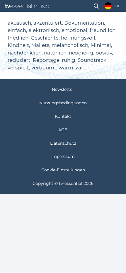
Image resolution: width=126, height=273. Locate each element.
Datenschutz (63, 143)
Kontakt (63, 116)
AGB (63, 129)
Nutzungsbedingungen (63, 102)
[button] (96, 6)
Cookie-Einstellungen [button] (63, 170)
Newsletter (63, 89)
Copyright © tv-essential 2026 (63, 183)
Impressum (63, 156)
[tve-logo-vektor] (27, 6)
